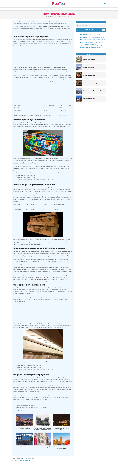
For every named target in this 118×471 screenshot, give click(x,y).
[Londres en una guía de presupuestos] (42, 433)
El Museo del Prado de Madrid (89, 75)
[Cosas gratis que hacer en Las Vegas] (24, 433)
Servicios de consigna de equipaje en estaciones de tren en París (93, 40)
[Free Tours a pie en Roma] (24, 415)
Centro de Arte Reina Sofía (88, 67)
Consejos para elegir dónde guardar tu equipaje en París (93, 48)
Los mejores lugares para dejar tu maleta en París (92, 37)
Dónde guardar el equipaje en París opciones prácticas (91, 35)
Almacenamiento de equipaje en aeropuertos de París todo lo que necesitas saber (92, 43)
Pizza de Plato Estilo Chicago (24, 460)
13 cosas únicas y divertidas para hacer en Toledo (93, 90)
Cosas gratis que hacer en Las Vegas (24, 447)
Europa (67, 16)
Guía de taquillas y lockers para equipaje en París (92, 45)
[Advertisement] (42, 56)
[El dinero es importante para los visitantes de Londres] (61, 433)
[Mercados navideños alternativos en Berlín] (61, 415)
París (71, 16)
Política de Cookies (70, 469)
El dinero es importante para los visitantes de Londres (61, 447)
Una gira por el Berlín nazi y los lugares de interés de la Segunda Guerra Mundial (42, 428)
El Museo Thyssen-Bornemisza (89, 59)
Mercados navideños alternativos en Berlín (61, 428)
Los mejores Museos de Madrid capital (90, 83)
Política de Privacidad (58, 469)
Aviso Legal (64, 469)
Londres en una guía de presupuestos (43, 447)
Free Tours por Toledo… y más (89, 98)
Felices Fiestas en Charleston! (26, 458)
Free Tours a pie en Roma (24, 428)
